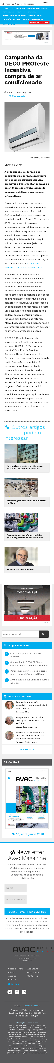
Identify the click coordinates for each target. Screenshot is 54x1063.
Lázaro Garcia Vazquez (26, 727)
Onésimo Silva (22, 712)
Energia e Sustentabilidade (14, 15)
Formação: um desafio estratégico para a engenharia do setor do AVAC (25, 536)
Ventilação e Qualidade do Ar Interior (32, 8)
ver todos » (27, 749)
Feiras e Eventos (35, 15)
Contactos (32, 976)
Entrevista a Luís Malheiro (20, 569)
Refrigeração (8, 12)
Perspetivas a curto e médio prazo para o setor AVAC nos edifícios (25, 467)
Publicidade (33, 972)
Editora (11, 972)
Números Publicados (24, 4)
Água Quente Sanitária (26, 12)
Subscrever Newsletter (27, 911)
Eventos (12, 979)
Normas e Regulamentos (33, 19)
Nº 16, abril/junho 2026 (28, 834)
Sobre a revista (15, 969)
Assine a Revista (38, 22)
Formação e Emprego (11, 19)
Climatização (8, 8)
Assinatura (32, 969)
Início (7, 4)
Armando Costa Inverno (26, 742)
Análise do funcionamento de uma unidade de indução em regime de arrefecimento (30, 735)
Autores (12, 976)
